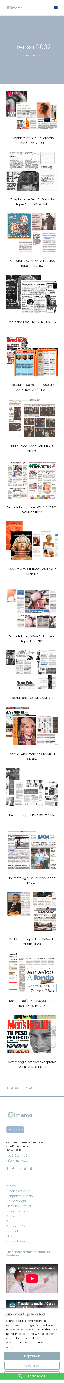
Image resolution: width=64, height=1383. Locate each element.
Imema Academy (18, 1241)
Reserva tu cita (15, 1129)
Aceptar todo (32, 1356)
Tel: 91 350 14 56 (16, 1155)
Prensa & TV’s (15, 1226)
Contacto (13, 1231)
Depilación (13, 1216)
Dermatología (16, 1201)
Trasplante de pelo (19, 1196)
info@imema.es (17, 1160)
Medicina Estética (18, 1206)
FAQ (9, 1236)
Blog (9, 1221)
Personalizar (32, 1365)
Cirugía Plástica (17, 1211)
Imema (11, 1186)
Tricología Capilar (18, 1191)
